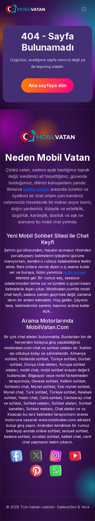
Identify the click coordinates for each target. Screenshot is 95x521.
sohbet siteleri (36, 189)
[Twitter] (36, 455)
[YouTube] (75, 455)
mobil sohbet (74, 272)
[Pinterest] (36, 470)
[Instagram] (55, 455)
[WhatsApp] (55, 470)
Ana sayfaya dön (47, 85)
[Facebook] (16, 455)
